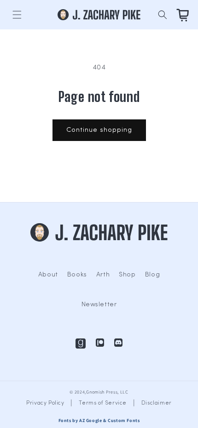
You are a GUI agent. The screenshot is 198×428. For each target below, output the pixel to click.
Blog (152, 274)
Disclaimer (156, 403)
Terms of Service (103, 403)
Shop (127, 274)
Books (77, 274)
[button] (17, 15)
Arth (103, 274)
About (48, 274)
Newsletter (99, 304)
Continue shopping (99, 130)
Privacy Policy (45, 403)
